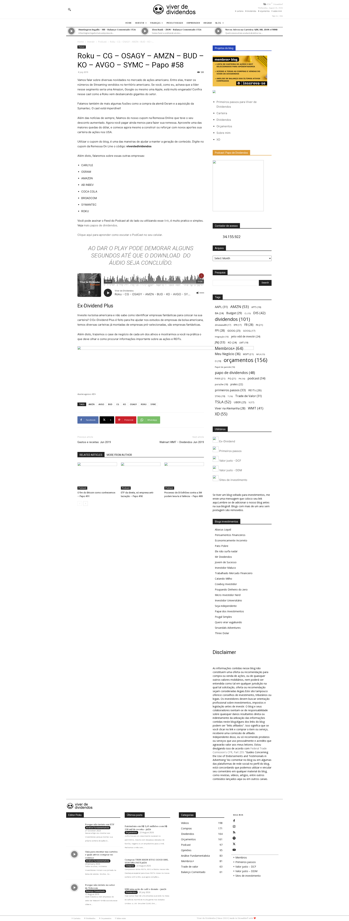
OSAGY (133, 404)
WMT (255, 408)
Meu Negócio (227, 354)
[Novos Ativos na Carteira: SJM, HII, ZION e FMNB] (218, 31)
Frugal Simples (223, 616)
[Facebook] (234, 821)
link (166, 220)
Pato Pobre (221, 546)
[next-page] (85, 503)
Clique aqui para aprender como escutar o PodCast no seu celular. (120, 235)
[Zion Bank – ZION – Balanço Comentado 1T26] (145, 31)
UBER (240, 402)
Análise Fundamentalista (97, 827)
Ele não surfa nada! (226, 551)
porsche (221, 384)
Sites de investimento (232, 479)
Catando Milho (223, 578)
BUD (110, 404)
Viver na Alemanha (230, 408)
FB (248, 325)
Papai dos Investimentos (229, 611)
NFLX (260, 354)
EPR (238, 324)
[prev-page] (79, 503)
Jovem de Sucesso (225, 562)
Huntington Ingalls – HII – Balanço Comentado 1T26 (107, 29)
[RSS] (234, 832)
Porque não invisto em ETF (99, 824)
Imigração (221, 336)
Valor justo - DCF (229, 460)
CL (247, 313)
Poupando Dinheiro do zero (231, 589)
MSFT (248, 354)
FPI (220, 331)
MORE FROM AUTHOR (119, 454)
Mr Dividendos (223, 556)
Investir (91, 41)
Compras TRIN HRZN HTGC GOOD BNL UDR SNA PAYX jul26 (146, 861)
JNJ (220, 342)
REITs (255, 390)
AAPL (221, 307)
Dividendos (223, 119)
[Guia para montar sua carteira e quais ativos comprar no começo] (74, 854)
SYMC (153, 404)
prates (236, 384)
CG (117, 404)
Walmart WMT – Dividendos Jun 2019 (181, 442)
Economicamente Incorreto (231, 540)
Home (80, 41)
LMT (243, 342)
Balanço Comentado (95, 891)
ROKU (144, 404)
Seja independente (226, 606)
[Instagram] (234, 827)
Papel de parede (225, 367)
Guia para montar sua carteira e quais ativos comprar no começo (101, 854)
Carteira (221, 113)
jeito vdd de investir (245, 336)
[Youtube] (234, 850)
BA (219, 313)
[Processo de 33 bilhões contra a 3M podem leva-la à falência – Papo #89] (184, 476)
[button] (69, 9)
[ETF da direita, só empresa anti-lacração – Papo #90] (141, 476)
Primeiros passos (230, 451)
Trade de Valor (248, 396)
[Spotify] (234, 838)
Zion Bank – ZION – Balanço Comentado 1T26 (176, 29)
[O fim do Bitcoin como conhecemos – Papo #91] (97, 476)
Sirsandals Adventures (228, 627)
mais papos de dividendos (100, 225)
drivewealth (223, 324)
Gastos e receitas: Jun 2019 (94, 442)
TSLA (223, 402)
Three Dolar (222, 633)
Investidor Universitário (228, 600)
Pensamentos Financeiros (230, 535)
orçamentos (245, 360)
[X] (234, 844)
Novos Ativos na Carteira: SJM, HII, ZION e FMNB (251, 29)
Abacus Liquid (223, 529)
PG (232, 378)
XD (218, 139)
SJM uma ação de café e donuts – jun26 (145, 889)
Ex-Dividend (226, 441)
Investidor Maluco (225, 567)
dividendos (232, 319)
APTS (256, 307)
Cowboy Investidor (226, 584)
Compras (130, 865)
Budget (234, 313)
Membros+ (229, 348)
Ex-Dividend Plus (95, 306)
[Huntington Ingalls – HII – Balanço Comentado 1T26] (71, 31)
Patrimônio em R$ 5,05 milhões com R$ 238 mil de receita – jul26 (146, 828)
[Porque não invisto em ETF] (74, 827)
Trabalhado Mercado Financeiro (233, 573)
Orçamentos (224, 126)
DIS (259, 313)
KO (124, 404)
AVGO (101, 404)
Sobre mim (223, 133)
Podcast (102, 41)
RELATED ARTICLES (91, 454)
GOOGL (249, 330)
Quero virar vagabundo (228, 622)
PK (242, 378)
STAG (220, 396)
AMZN (92, 404)
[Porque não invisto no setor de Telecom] (74, 887)
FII (259, 325)
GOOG (233, 330)
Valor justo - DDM (230, 470)
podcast (256, 378)
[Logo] (174, 9)
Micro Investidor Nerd (227, 595)
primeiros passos (230, 390)
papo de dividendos (235, 373)
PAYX (220, 378)
